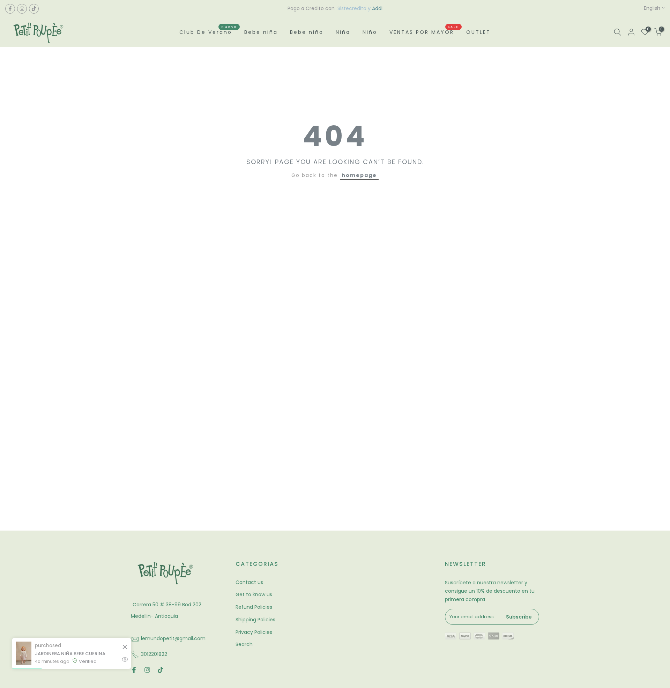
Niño (370, 32)
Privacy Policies (254, 632)
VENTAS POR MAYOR (424, 32)
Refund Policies (254, 607)
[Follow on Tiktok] (34, 9)
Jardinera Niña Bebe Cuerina (70, 653)
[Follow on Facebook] (10, 9)
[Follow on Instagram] (22, 9)
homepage (359, 175)
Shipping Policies (255, 619)
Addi (377, 8)
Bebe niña (261, 32)
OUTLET (478, 32)
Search (244, 644)
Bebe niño (306, 32)
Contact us (249, 582)
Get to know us (254, 594)
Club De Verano (208, 32)
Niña (343, 32)
